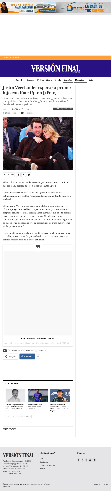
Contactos (44, 462)
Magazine (79, 80)
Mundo (58, 80)
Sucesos (30, 80)
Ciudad (18, 80)
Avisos (42, 468)
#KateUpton (29, 351)
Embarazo (41, 351)
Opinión (92, 80)
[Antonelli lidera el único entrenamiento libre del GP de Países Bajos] (60, 395)
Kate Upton (36, 343)
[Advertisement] (55, 35)
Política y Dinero (44, 80)
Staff (41, 459)
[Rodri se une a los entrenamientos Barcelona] (38, 395)
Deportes (68, 80)
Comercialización (47, 465)
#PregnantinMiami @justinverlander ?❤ (38, 338)
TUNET (105, 484)
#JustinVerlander (15, 351)
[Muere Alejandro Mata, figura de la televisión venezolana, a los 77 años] (15, 395)
